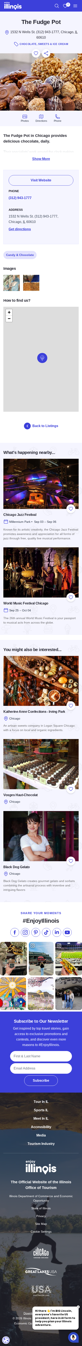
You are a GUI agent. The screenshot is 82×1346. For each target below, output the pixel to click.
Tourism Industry (41, 1143)
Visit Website (41, 180)
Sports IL (41, 1110)
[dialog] (6, 1340)
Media (41, 1135)
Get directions (20, 229)
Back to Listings (45, 426)
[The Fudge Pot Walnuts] (31, 283)
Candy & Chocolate (20, 255)
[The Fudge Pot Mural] (11, 283)
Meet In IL (41, 1118)
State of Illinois (41, 1208)
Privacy (41, 1216)
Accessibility (41, 1127)
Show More (41, 159)
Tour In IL (41, 1102)
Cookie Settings (41, 1231)
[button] (42, 358)
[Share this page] (46, 53)
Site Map (41, 1223)
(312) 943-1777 (20, 198)
